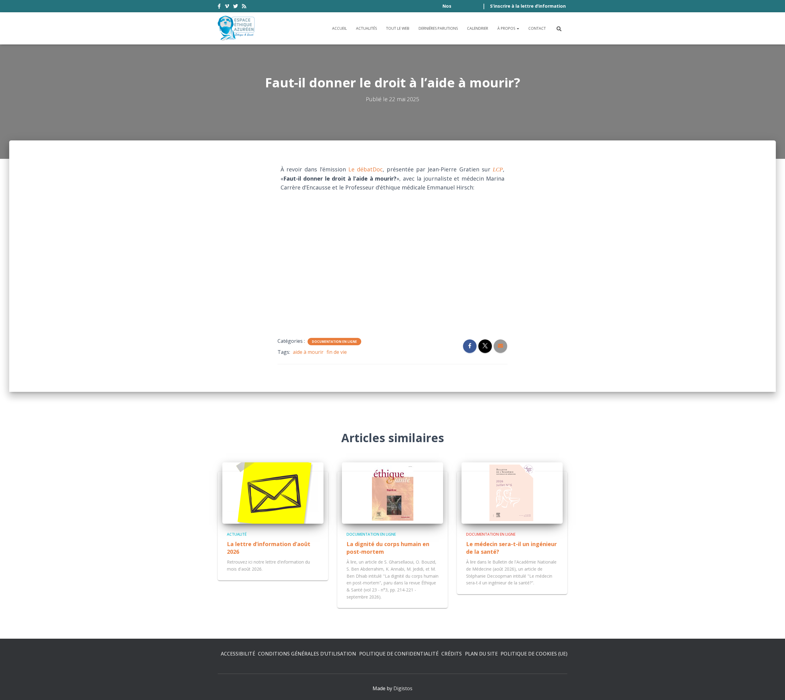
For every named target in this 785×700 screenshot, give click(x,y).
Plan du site (481, 653)
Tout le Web (397, 28)
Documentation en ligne (334, 341)
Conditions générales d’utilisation (307, 653)
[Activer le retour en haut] (773, 687)
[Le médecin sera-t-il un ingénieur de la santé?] (512, 492)
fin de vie (337, 352)
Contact (537, 28)
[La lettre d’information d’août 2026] (273, 492)
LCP (498, 169)
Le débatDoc (365, 169)
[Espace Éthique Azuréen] (236, 28)
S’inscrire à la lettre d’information (528, 6)
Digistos (402, 688)
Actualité (237, 534)
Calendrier (477, 28)
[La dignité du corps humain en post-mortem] (392, 492)
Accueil (339, 28)
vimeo (227, 7)
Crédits (451, 653)
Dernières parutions (438, 28)
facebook (219, 7)
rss (244, 7)
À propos (506, 28)
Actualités (366, 28)
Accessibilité (238, 653)
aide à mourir (308, 352)
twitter (235, 7)
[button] (517, 28)
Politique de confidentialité (398, 653)
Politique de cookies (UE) (533, 653)
